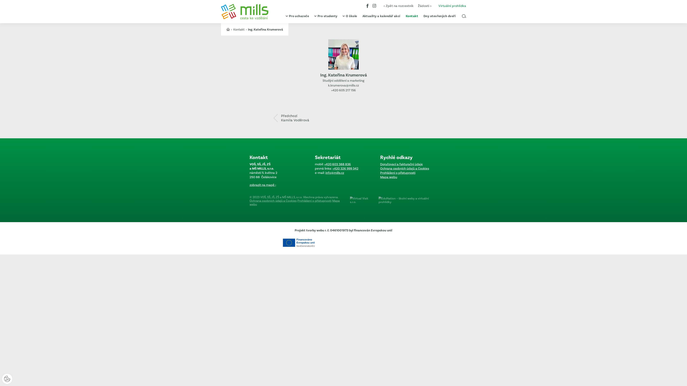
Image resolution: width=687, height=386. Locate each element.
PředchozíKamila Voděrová (295, 118)
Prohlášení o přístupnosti (397, 173)
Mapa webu (388, 177)
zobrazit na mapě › (263, 185)
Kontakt (239, 29)
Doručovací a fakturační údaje (401, 164)
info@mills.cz (334, 173)
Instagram (374, 6)
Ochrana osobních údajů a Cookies (404, 168)
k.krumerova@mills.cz (343, 85)
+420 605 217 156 (343, 90)
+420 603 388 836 (337, 164)
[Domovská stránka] (244, 11)
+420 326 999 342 (345, 168)
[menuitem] (297, 16)
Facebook (367, 6)
